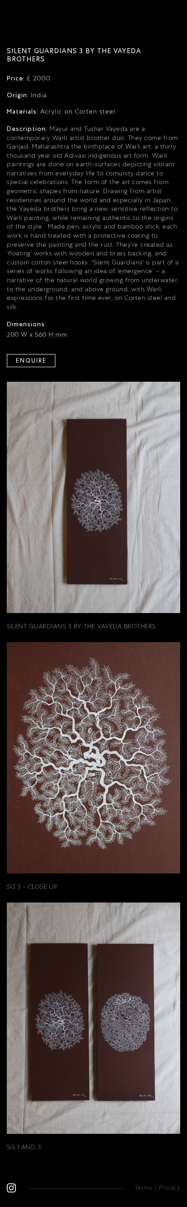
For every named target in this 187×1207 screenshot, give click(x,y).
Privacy (170, 1187)
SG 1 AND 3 (24, 1147)
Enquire (31, 360)
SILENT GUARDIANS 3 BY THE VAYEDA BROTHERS (81, 626)
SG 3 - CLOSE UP (32, 887)
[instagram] (11, 1187)
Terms (144, 1187)
